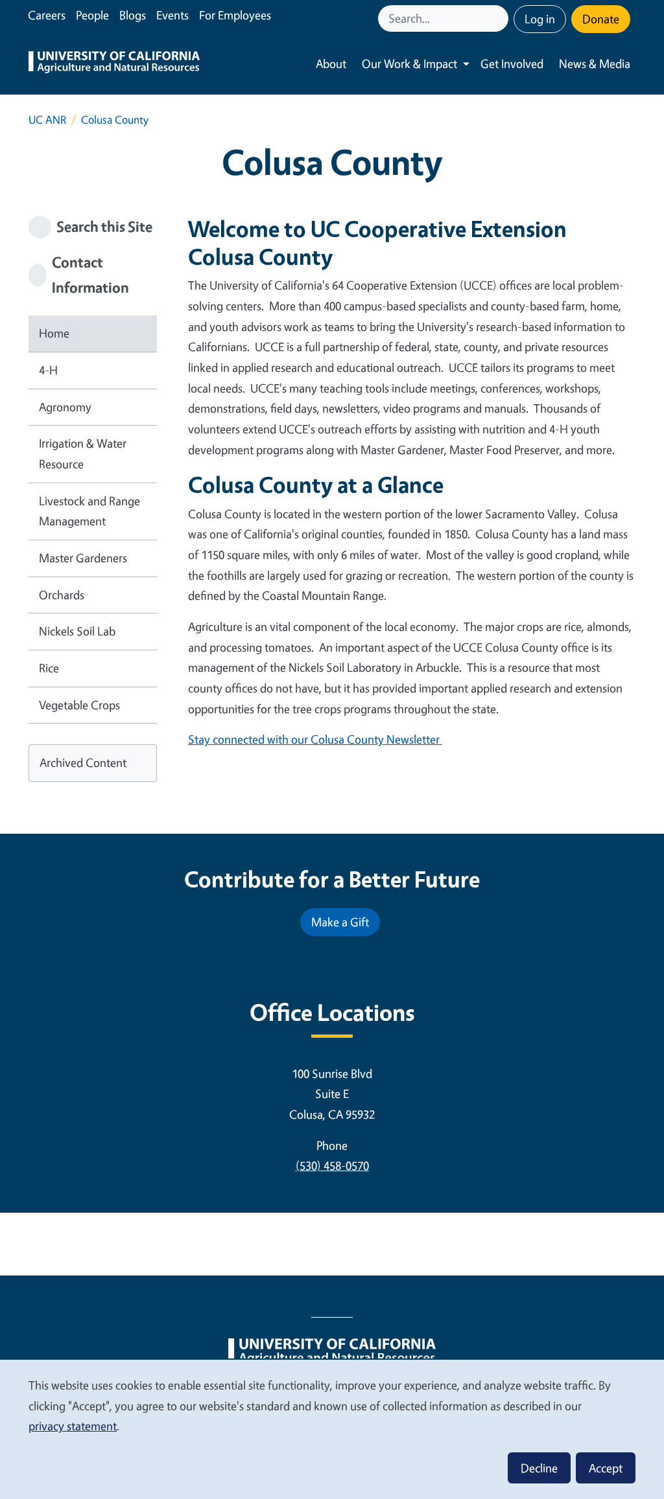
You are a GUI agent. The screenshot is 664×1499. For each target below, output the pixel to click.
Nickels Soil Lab (77, 631)
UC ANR (47, 119)
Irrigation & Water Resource (82, 453)
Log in (540, 19)
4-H (48, 370)
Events (172, 15)
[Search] (500, 18)
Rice (49, 668)
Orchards (61, 594)
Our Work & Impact (409, 63)
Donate (600, 19)
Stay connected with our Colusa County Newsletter (315, 739)
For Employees (235, 15)
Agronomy (65, 407)
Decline (539, 1468)
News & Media (594, 63)
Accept (605, 1468)
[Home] (114, 63)
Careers (46, 15)
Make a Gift (340, 922)
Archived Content (83, 762)
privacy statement (73, 1426)
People (92, 15)
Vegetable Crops (79, 705)
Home (54, 333)
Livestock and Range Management (89, 511)
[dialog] (332, 1428)
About (331, 63)
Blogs (132, 15)
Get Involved (511, 63)
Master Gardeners (83, 558)
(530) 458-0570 (332, 1165)
